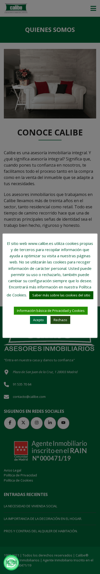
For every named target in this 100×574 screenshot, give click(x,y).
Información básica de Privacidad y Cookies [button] (51, 310)
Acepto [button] (38, 320)
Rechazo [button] (60, 320)
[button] (11, 562)
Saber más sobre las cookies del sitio (61, 295)
